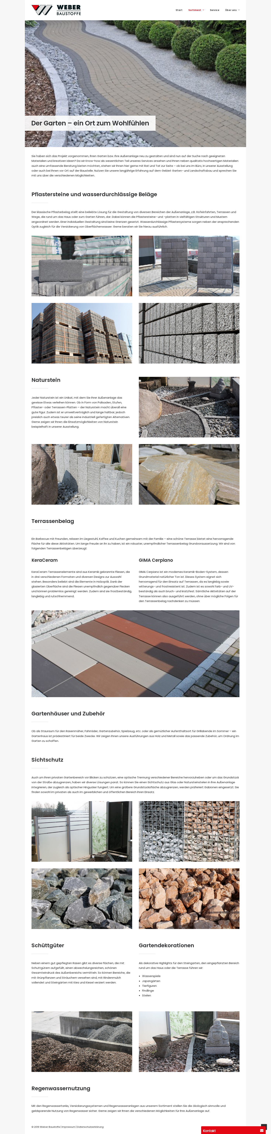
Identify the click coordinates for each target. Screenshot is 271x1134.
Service (214, 10)
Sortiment (194, 10)
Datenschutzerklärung (90, 1127)
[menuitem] (180, 10)
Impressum (68, 1127)
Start (179, 10)
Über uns (231, 10)
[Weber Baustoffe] (56, 10)
